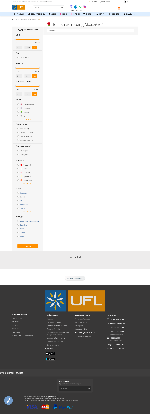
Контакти (15, 322)
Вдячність (23, 225)
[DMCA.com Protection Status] (53, 397)
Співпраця (79, 326)
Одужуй (22, 233)
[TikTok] (123, 348)
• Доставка (25, 2)
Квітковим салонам (54, 322)
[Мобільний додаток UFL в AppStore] (51, 353)
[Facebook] (111, 348)
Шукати (28, 246)
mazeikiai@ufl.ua (117, 319)
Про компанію (17, 318)
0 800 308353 (114, 338)
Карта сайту (16, 332)
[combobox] (90, 30)
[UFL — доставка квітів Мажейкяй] (18, 7)
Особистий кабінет (132, 2)
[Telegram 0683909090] (76, 8)
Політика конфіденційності (57, 326)
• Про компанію (40, 2)
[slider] (15, 39)
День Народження (38, 14)
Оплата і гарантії (17, 2)
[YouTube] (120, 348)
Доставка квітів (81, 329)
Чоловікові (24, 204)
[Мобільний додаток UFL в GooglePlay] (50, 359)
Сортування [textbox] (52, 30)
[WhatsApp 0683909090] (80, 8)
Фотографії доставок (83, 319)
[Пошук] (62, 7)
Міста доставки (81, 322)
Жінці (21, 201)
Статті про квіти (53, 345)
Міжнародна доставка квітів (22, 335)
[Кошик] (119, 9)
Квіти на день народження (30, 221)
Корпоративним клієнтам (56, 341)
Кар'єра (15, 325)
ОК (35, 47)
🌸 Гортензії (75, 14)
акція (53, 14)
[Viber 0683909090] (71, 8)
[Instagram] (84, 8)
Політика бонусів (53, 329)
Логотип (15, 328)
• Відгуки (32, 2)
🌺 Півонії (63, 14)
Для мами (23, 193)
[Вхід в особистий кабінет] (125, 1)
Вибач (22, 236)
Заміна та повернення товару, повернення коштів (58, 333)
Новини (50, 319)
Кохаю (22, 229)
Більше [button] (28, 119)
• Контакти (48, 2)
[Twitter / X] (117, 348)
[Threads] (114, 348)
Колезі (22, 208)
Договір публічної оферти (56, 338)
